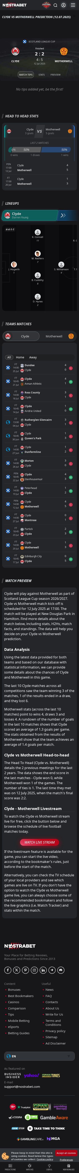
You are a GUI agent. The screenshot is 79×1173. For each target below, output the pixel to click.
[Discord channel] (60, 970)
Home (20, 357)
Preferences (66, 1159)
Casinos (13, 1002)
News (50, 990)
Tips (11, 1014)
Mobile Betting (18, 1021)
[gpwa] (42, 1107)
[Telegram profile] (52, 970)
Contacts (52, 1002)
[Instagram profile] (34, 970)
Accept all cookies (66, 1153)
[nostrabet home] (20, 945)
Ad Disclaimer (56, 1043)
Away (33, 357)
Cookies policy (45, 1159)
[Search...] (55, 5)
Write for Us (54, 1014)
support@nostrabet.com (22, 1086)
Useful (49, 1169)
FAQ (49, 996)
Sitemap (51, 1037)
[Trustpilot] (24, 1107)
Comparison (17, 1008)
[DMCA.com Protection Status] (31, 1117)
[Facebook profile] (7, 970)
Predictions (10, 1169)
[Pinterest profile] (25, 970)
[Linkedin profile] (43, 970)
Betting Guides (18, 1033)
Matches (29, 1169)
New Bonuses (68, 1169)
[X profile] (16, 970)
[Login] (63, 5)
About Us (52, 1008)
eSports (13, 1027)
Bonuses (14, 990)
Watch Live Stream (39, 842)
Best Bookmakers (20, 996)
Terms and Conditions (53, 1023)
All (9, 357)
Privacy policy (56, 1031)
